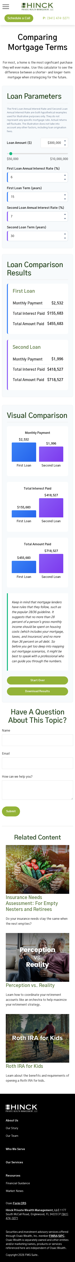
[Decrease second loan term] (65, 238)
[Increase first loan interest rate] (65, 175)
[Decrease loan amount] (65, 145)
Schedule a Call (19, 18)
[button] (12, 1120)
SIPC (61, 1236)
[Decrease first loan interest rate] (65, 179)
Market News (14, 1191)
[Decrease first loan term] (65, 199)
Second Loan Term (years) (26, 227)
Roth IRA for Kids (24, 1066)
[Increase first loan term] (65, 195)
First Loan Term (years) (24, 188)
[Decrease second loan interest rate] (65, 219)
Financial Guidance (18, 1183)
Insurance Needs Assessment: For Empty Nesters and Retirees (32, 903)
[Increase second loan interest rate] (65, 214)
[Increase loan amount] (65, 141)
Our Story (12, 1128)
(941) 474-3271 (56, 18)
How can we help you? (17, 776)
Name (6, 730)
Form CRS (19, 1203)
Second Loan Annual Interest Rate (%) (35, 207)
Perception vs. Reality (30, 985)
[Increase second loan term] (65, 234)
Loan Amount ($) (19, 142)
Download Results (37, 691)
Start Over (37, 680)
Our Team (12, 1135)
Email (6, 753)
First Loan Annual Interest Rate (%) (33, 168)
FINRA (53, 1236)
